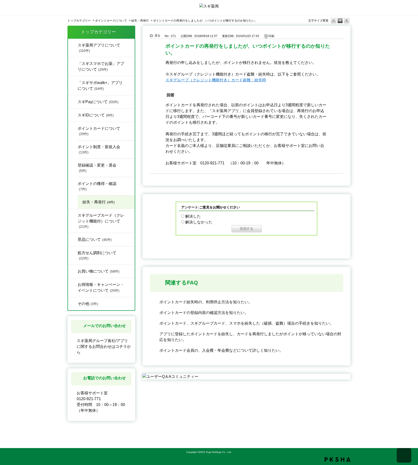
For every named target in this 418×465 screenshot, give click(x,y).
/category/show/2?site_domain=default (72, 270)
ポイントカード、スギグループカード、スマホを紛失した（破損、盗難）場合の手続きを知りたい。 (246, 323)
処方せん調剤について (97, 255)
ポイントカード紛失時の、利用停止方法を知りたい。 (205, 302)
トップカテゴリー (79, 20)
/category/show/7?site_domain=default (72, 239)
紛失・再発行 (140, 20)
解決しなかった (198, 222)
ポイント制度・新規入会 (99, 149)
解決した (193, 216)
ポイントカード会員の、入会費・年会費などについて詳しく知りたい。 (221, 350)
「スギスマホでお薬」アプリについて (101, 66)
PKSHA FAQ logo (338, 459)
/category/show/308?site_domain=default (72, 101)
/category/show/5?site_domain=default (72, 215)
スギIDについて (96, 115)
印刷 (271, 36)
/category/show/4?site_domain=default (72, 44)
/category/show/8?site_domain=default (72, 252)
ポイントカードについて (111, 20)
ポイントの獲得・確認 (97, 186)
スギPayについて (98, 102)
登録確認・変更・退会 (97, 168)
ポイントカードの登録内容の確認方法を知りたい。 (203, 313)
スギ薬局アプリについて (99, 48)
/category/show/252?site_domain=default (72, 114)
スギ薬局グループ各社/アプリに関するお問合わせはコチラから (104, 346)
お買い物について (98, 271)
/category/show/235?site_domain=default (72, 63)
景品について (95, 239)
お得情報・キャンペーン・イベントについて (101, 287)
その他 (88, 304)
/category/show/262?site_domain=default (72, 82)
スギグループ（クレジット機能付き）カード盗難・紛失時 (215, 80)
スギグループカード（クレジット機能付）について (101, 221)
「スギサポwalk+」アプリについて (100, 86)
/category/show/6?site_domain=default (72, 128)
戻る (157, 35)
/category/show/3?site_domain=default (72, 284)
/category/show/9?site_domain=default (72, 303)
